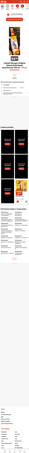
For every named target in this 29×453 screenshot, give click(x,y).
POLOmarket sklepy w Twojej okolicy (14, 209)
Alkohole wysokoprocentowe (9, 87)
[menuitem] (4, 451)
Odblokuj (8, 144)
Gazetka (14, 78)
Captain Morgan (6, 90)
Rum (22, 87)
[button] (21, 2)
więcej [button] (14, 258)
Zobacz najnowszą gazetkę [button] (14, 19)
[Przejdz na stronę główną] (3, 1)
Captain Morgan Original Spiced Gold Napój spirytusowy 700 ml (12, 93)
